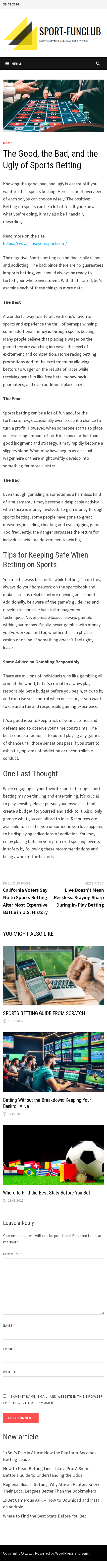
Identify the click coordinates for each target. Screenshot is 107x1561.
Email (9, 1348)
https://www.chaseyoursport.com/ (35, 243)
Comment (13, 1254)
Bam (85, 1553)
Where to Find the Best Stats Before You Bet (46, 1193)
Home (7, 143)
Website (10, 1372)
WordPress (64, 1553)
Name (9, 1325)
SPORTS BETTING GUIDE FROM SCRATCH (44, 1013)
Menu (16, 63)
